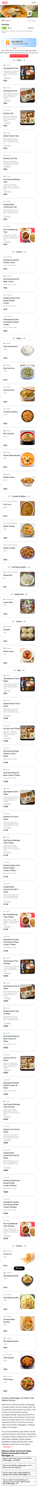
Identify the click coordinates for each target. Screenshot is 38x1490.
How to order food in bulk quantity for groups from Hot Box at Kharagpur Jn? (17, 1473)
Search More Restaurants (19, 55)
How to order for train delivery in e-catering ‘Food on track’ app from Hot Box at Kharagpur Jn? (16, 1482)
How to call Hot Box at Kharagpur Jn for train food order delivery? (17, 1466)
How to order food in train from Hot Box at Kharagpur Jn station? (17, 1459)
